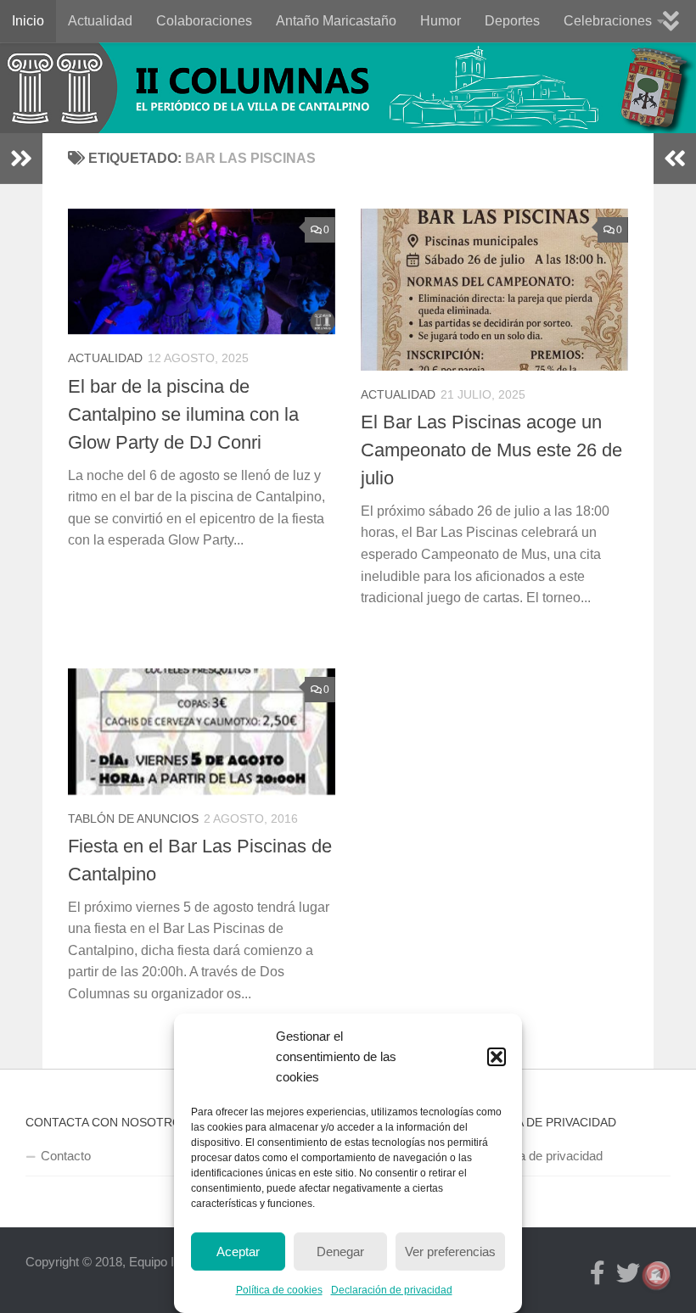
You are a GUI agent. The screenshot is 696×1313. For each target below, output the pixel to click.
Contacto (66, 1155)
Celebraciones (608, 21)
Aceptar (238, 1251)
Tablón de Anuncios (133, 818)
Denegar (340, 1251)
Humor (440, 21)
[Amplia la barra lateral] (21, 158)
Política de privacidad (544, 1155)
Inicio (28, 21)
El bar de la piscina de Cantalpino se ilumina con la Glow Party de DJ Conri (183, 414)
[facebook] (597, 1273)
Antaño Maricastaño (336, 21)
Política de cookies (279, 1290)
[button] (496, 1056)
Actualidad (100, 21)
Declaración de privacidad (391, 1290)
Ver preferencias (450, 1251)
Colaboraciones (204, 21)
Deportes (512, 21)
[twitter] (628, 1273)
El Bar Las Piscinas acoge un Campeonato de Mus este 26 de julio (491, 450)
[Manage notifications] (656, 1275)
